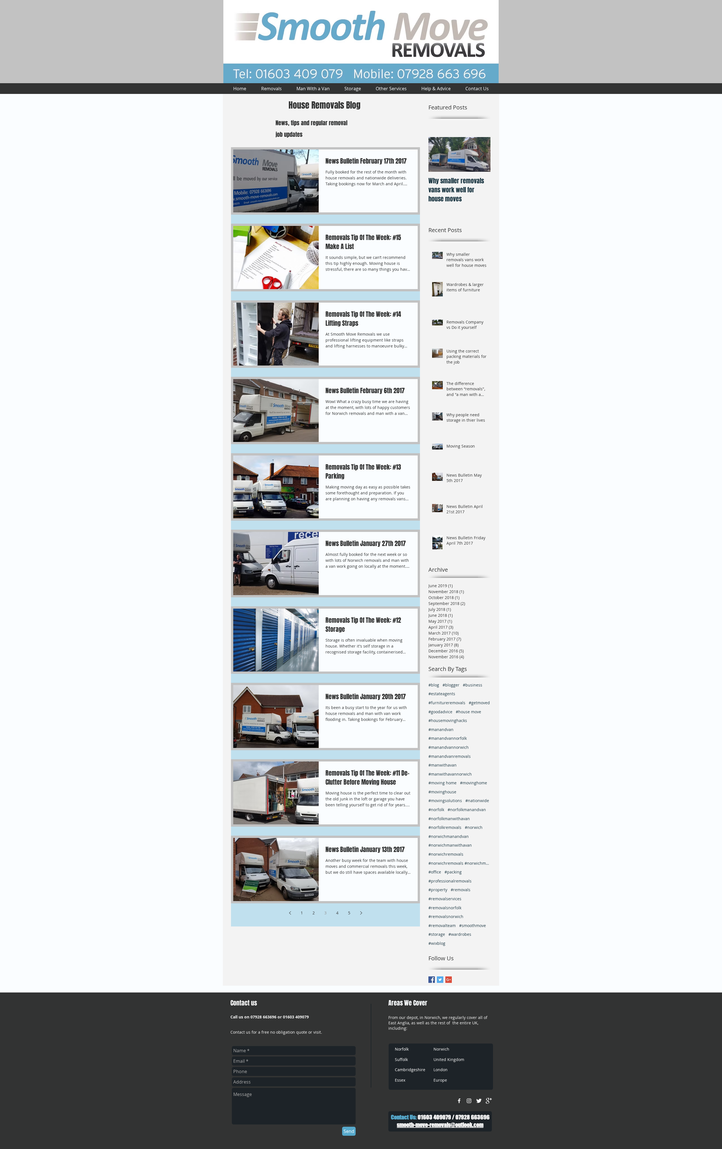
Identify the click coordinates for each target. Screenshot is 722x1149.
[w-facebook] (459, 1101)
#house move (468, 711)
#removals (460, 889)
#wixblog (436, 943)
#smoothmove (472, 925)
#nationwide (477, 800)
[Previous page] (290, 913)
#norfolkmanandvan (467, 809)
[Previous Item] (437, 154)
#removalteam (442, 925)
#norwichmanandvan (448, 836)
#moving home (442, 782)
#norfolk (436, 809)
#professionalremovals (450, 881)
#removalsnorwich (445, 916)
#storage (436, 934)
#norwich (474, 827)
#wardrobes (459, 934)
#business (472, 685)
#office (434, 872)
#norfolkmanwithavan (449, 818)
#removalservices (444, 898)
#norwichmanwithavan (450, 845)
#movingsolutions (445, 800)
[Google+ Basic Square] (448, 979)
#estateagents (441, 693)
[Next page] (361, 913)
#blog (433, 685)
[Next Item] (481, 154)
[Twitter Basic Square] (440, 979)
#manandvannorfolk (447, 738)
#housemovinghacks (447, 720)
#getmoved (479, 702)
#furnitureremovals (446, 702)
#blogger (451, 685)
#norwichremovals (445, 854)
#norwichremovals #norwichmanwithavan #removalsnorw (459, 863)
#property (437, 889)
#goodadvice (440, 711)
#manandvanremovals (449, 756)
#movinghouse (442, 791)
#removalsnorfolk (444, 907)
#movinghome (473, 782)
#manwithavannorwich (450, 774)
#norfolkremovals (444, 827)
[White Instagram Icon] (469, 1101)
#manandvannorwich (448, 747)
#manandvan (441, 729)
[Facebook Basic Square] (431, 979)
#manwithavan (442, 765)
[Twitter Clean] (479, 1101)
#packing (453, 872)
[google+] (489, 1101)
